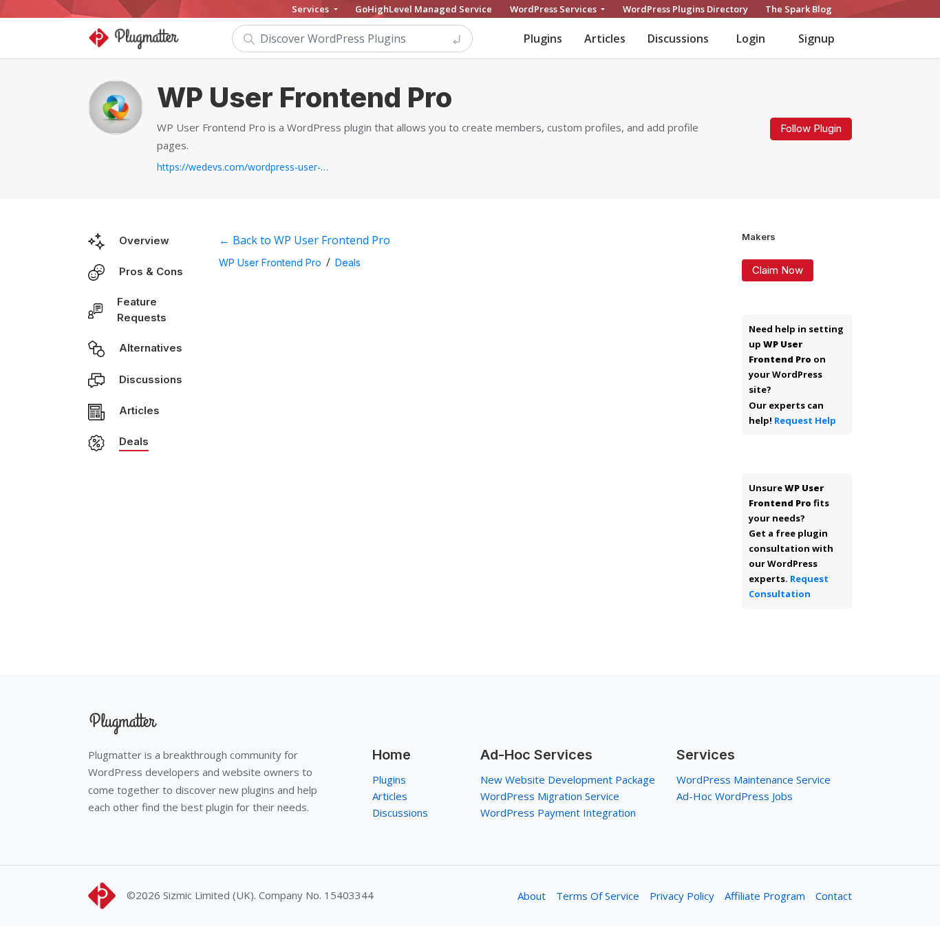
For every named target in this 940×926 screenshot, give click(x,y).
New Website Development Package (567, 779)
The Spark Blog (798, 9)
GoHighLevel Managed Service (423, 9)
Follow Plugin (811, 128)
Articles (605, 38)
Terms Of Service (597, 896)
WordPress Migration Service (549, 796)
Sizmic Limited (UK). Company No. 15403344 (268, 895)
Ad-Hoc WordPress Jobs (734, 796)
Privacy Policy (682, 896)
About (531, 896)
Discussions (678, 38)
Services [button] (311, 9)
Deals (134, 441)
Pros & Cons (151, 271)
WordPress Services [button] (554, 9)
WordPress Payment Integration (558, 812)
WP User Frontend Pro (270, 262)
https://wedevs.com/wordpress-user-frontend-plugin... (243, 166)
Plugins (543, 38)
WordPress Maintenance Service (753, 779)
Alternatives (150, 347)
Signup (816, 38)
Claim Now (777, 270)
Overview (144, 240)
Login (750, 38)
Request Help (805, 420)
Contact (833, 896)
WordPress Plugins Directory (685, 9)
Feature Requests (142, 309)
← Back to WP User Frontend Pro (304, 240)
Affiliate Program (765, 896)
